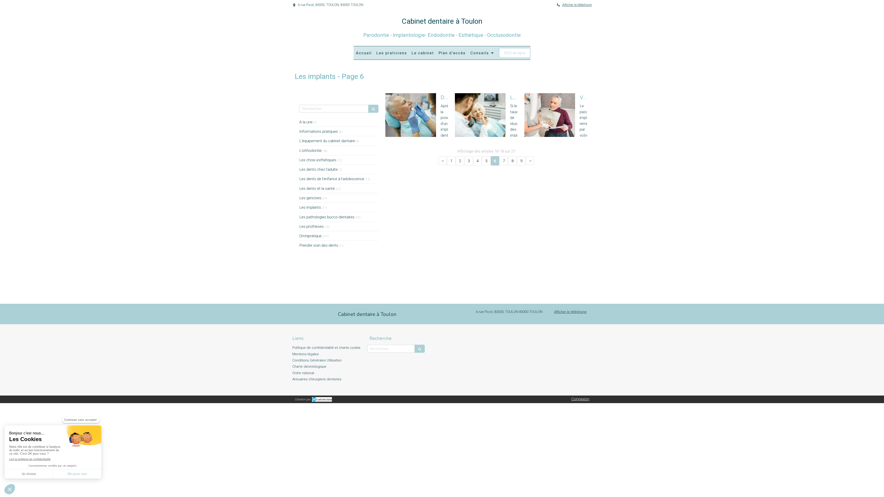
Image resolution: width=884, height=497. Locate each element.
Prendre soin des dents (318, 245)
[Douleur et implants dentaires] (410, 115)
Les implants (310, 207)
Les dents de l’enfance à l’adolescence (331, 178)
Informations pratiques (318, 131)
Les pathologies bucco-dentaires (327, 217)
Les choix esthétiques (317, 160)
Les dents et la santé (317, 188)
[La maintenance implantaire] (480, 115)
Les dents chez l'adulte (318, 169)
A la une (306, 122)
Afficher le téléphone (577, 5)
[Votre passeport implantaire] (549, 115)
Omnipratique (310, 236)
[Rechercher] (373, 109)
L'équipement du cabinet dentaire (327, 141)
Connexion (580, 399)
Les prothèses (311, 226)
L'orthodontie (310, 150)
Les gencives (310, 198)
